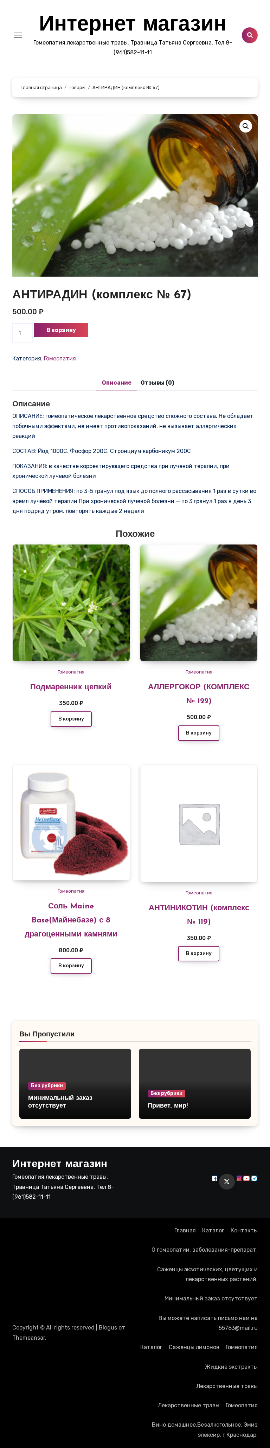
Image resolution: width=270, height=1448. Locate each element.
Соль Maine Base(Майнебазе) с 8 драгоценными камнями (71, 920)
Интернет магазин (132, 25)
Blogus (108, 1327)
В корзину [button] (71, 719)
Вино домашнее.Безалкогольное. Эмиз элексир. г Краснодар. (205, 1429)
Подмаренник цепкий (71, 687)
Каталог (213, 1230)
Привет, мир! (168, 1106)
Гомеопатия (60, 358)
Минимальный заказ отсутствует (211, 1298)
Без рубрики (47, 1086)
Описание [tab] (116, 382)
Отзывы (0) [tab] (157, 382)
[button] (245, 126)
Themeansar (28, 1337)
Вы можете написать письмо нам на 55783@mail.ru (208, 1323)
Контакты (244, 1230)
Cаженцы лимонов (194, 1347)
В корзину (61, 330)
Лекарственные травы (227, 1386)
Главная (185, 1230)
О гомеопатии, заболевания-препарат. (205, 1249)
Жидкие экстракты (231, 1367)
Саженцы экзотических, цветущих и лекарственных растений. (207, 1274)
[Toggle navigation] (18, 35)
